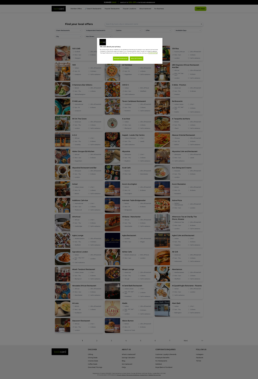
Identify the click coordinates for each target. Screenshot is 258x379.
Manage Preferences (120, 58)
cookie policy (153, 53)
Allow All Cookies (136, 58)
